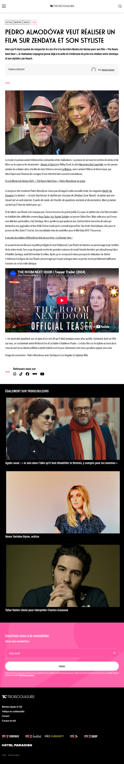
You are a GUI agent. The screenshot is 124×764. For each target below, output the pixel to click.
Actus (8, 22)
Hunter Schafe (61, 216)
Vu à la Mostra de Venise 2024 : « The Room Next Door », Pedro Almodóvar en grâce (45, 181)
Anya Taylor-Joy (46, 216)
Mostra (17, 22)
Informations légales (26, 675)
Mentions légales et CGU (12, 707)
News (26, 22)
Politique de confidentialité (13, 712)
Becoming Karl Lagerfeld (91, 164)
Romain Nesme (108, 70)
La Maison (67, 169)
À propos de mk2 (9, 721)
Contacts (5, 716)
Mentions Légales (13, 755)
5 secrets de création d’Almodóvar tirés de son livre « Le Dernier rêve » (38, 237)
